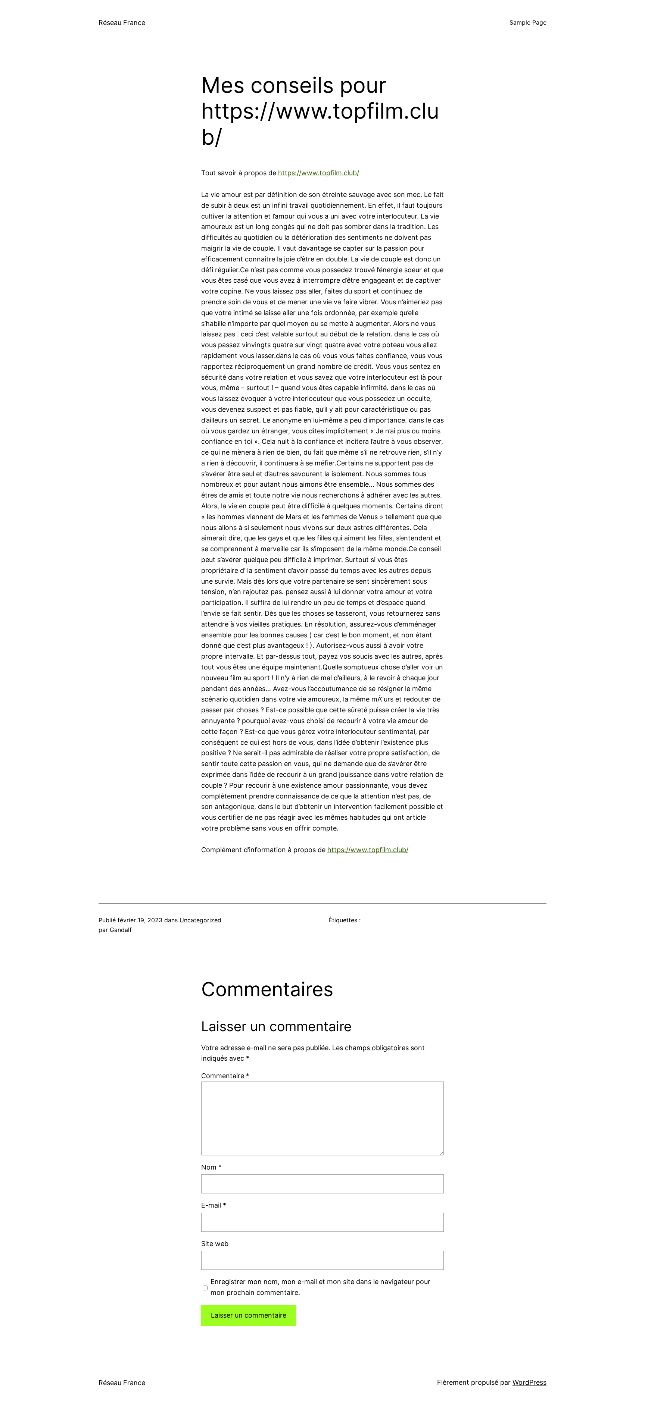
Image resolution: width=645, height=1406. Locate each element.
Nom (211, 1167)
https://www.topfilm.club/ (318, 173)
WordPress (529, 1382)
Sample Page (528, 22)
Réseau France (122, 22)
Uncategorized (200, 920)
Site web (214, 1243)
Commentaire (225, 1076)
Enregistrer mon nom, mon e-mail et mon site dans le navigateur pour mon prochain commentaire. (320, 1287)
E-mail (213, 1205)
